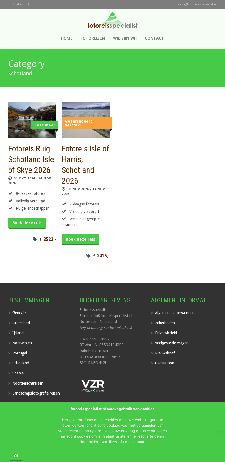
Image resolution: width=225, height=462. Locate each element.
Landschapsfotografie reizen (36, 393)
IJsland (18, 333)
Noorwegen (22, 343)
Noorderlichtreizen (27, 383)
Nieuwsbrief (165, 353)
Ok (16, 456)
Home (66, 38)
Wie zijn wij (125, 38)
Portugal (19, 353)
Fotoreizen (93, 38)
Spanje (18, 373)
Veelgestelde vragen (172, 343)
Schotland (20, 363)
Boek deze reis (27, 222)
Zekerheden (165, 323)
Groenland (21, 323)
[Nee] (218, 432)
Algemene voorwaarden (175, 313)
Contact (154, 38)
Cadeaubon (164, 363)
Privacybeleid (166, 333)
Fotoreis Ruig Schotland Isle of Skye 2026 (31, 159)
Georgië (19, 313)
